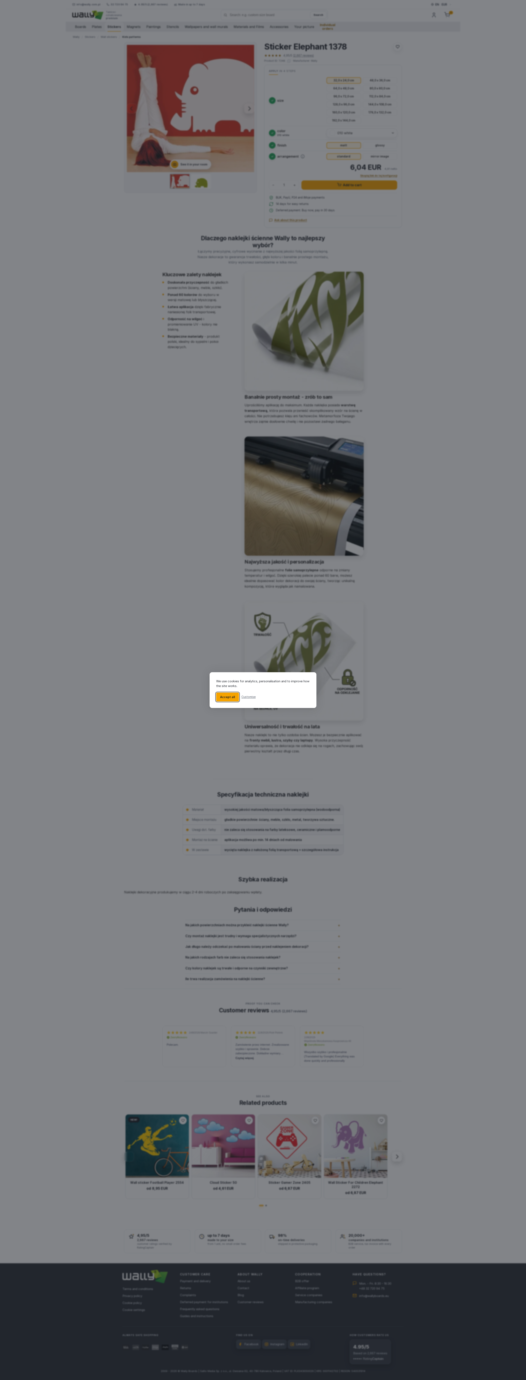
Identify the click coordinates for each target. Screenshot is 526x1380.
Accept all (227, 697)
